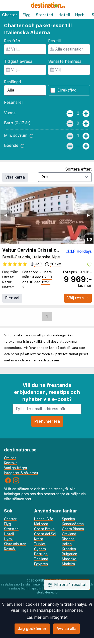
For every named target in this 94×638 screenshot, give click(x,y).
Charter (9, 15)
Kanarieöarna (73, 524)
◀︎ (5, 215)
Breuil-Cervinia (16, 257)
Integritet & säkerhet (21, 473)
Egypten (41, 564)
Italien (67, 544)
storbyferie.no (47, 592)
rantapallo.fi (18, 588)
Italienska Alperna (49, 257)
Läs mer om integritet (47, 617)
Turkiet (40, 544)
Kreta (38, 539)
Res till (54, 41)
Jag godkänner (32, 628)
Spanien (68, 519)
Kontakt (10, 463)
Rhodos (68, 539)
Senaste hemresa (64, 61)
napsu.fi (35, 588)
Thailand (41, 559)
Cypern (40, 549)
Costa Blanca (73, 529)
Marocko (69, 559)
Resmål (10, 549)
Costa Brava (44, 529)
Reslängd (12, 82)
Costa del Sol (45, 534)
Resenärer (13, 102)
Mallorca (41, 524)
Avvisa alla (66, 628)
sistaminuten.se (34, 584)
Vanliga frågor (15, 468)
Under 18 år (43, 519)
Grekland (69, 534)
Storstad (44, 15)
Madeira (68, 564)
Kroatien (69, 549)
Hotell (64, 15)
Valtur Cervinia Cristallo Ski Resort (41, 250)
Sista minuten (15, 544)
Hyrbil (80, 15)
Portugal (41, 554)
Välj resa (75, 298)
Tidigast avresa (18, 61)
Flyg (27, 15)
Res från (12, 41)
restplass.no (10, 584)
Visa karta (15, 177)
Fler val (12, 298)
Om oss (10, 458)
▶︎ (88, 215)
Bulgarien (69, 554)
